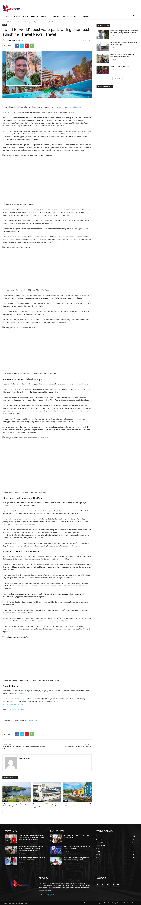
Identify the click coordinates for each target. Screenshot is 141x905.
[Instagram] (113, 885)
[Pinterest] (27, 46)
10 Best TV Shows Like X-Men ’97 (121, 66)
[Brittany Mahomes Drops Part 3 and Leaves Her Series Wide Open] (103, 58)
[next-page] (7, 812)
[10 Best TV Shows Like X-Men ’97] (103, 70)
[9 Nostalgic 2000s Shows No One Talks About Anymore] (56, 838)
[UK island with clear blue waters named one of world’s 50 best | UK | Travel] (77, 792)
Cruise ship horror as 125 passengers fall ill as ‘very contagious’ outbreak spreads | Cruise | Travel (46, 805)
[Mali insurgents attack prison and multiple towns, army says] (103, 46)
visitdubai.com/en (18, 710)
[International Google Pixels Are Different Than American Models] (11, 861)
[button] (133, 16)
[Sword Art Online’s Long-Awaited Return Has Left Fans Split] (56, 850)
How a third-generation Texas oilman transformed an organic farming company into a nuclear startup (31, 848)
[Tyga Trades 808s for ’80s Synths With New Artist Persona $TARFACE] (56, 861)
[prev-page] (3, 812)
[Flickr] (108, 885)
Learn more (78, 107)
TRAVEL (9, 22)
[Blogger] (98, 885)
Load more (117, 78)
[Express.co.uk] (3, 40)
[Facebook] (17, 46)
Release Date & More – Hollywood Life (78, 747)
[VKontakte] (118, 885)
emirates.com (25, 693)
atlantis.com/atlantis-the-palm (13, 704)
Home (4, 22)
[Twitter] (22, 46)
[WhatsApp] (32, 46)
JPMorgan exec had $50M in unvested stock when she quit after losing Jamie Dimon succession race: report (31, 837)
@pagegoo (50, 894)
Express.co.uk (11, 40)
